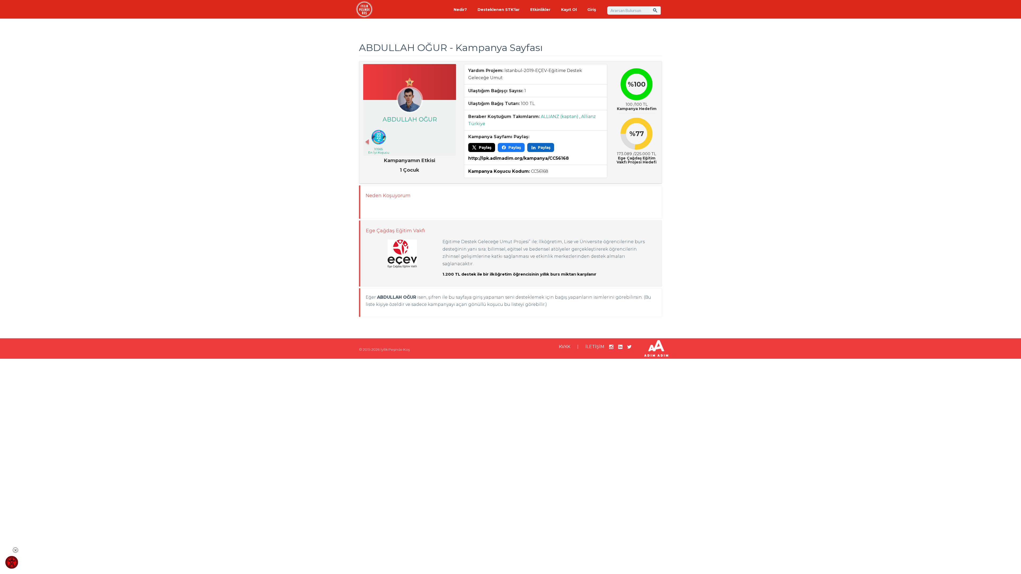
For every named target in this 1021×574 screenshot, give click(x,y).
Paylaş (485, 147)
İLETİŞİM (594, 346)
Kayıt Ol (569, 9)
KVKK (564, 346)
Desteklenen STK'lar (499, 9)
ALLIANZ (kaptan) (559, 116)
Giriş (591, 9)
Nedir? (460, 9)
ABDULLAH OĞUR (410, 119)
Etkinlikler (540, 9)
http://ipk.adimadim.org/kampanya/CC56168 (518, 158)
